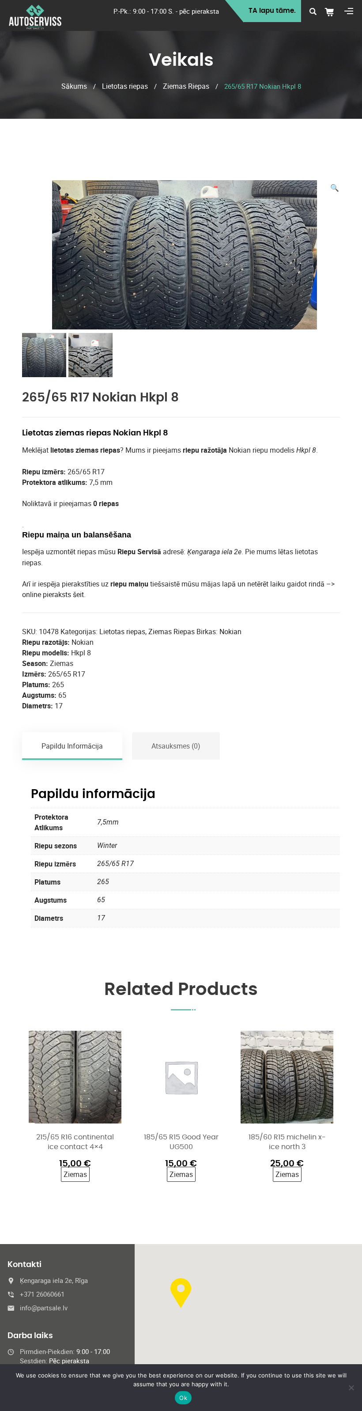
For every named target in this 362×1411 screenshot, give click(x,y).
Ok (183, 1397)
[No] (351, 1387)
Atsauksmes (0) (175, 746)
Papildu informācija (72, 746)
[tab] (72, 746)
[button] (334, 187)
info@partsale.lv (44, 1307)
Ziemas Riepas (186, 86)
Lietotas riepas (125, 86)
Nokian (230, 631)
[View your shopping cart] (332, 12)
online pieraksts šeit (53, 594)
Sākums (74, 86)
